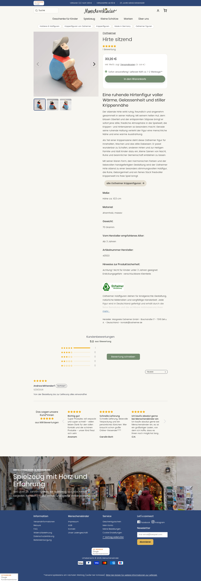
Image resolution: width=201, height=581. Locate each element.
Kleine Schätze (109, 18)
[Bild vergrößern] (66, 64)
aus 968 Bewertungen (47, 422)
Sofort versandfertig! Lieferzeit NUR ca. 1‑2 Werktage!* (135, 72)
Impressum (73, 522)
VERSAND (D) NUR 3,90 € (81, 3)
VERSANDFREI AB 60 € (106, 3)
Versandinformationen (44, 522)
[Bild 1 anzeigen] (39, 104)
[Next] (94, 64)
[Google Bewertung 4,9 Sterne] (9, 577)
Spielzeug (89, 18)
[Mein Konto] (158, 10)
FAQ (35, 529)
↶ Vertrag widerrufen (113, 537)
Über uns (143, 18)
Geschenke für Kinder (65, 18)
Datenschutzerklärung (44, 536)
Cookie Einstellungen (112, 533)
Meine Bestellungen (112, 529)
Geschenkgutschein (112, 522)
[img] (47, 419)
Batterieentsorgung (43, 540)
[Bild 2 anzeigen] (52, 104)
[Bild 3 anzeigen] (65, 104)
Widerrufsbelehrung (43, 533)
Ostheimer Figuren (144, 26)
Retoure (37, 525)
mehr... (106, 311)
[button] (109, 46)
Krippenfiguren (102, 26)
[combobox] (46, 10)
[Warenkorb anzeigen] (165, 10)
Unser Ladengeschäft (78, 533)
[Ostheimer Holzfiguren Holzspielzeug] (113, 290)
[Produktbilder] (66, 64)
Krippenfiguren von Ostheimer (78, 26)
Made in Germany (123, 26)
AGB (70, 525)
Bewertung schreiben (123, 356)
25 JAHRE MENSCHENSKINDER (132, 3)
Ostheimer (109, 33)
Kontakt (71, 529)
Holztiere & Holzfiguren (49, 26)
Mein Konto (108, 525)
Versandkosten (127, 65)
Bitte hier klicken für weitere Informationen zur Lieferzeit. (131, 575)
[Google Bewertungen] (39, 3)
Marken (128, 18)
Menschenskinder (110, 558)
